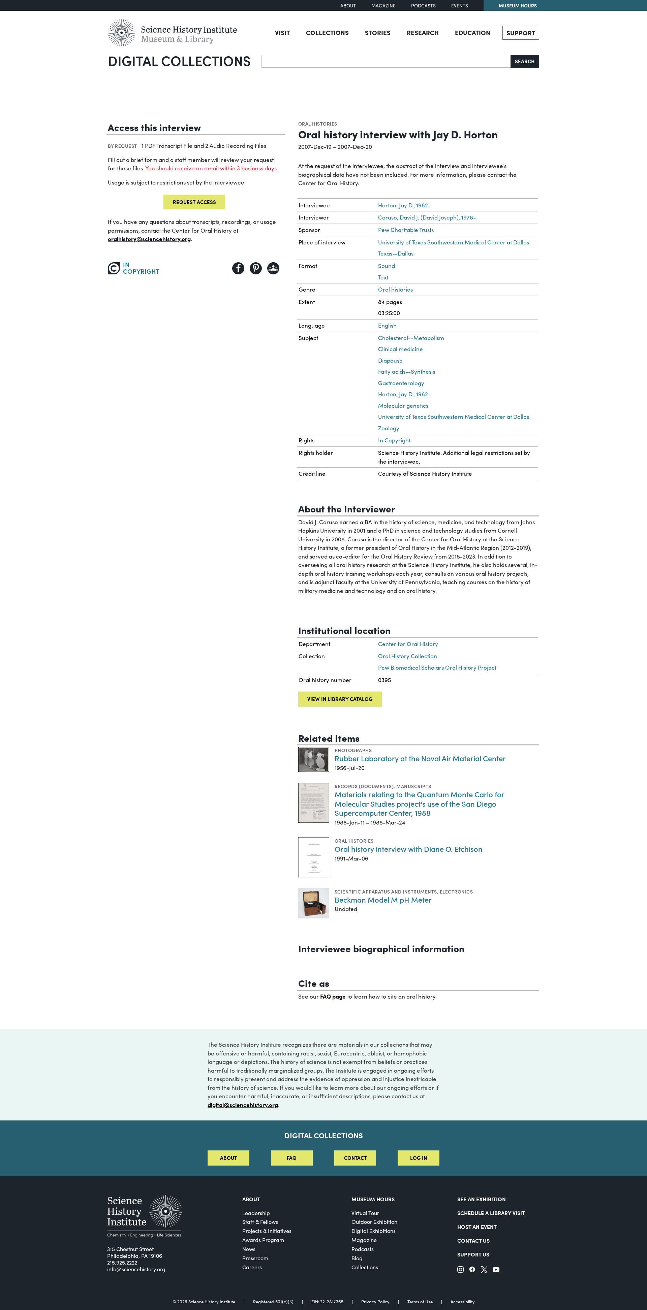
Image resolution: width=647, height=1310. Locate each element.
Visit (282, 32)
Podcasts (423, 5)
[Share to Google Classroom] (273, 268)
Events (459, 5)
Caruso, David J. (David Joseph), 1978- (427, 217)
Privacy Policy (375, 1302)
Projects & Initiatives (266, 1230)
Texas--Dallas (395, 253)
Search (525, 61)
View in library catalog (339, 698)
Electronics (456, 891)
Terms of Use (420, 1302)
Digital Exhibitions (373, 1230)
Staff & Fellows (260, 1221)
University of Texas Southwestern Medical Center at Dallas (453, 242)
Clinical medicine (400, 349)
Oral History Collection (407, 656)
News (248, 1248)
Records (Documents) (364, 786)
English (387, 325)
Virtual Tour (365, 1212)
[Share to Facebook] (238, 268)
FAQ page (333, 996)
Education (472, 32)
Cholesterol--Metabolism (411, 338)
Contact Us (473, 1240)
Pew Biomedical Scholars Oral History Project (437, 667)
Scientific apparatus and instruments (386, 891)
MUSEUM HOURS (373, 1199)
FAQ (292, 1157)
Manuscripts (413, 786)
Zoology (388, 428)
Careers (252, 1267)
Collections (327, 32)
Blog (357, 1258)
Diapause (390, 360)
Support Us (473, 1254)
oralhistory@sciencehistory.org (149, 239)
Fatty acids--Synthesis (406, 371)
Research (423, 32)
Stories (378, 32)
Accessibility (463, 1302)
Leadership (256, 1212)
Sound (386, 266)
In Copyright (394, 440)
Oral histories (317, 123)
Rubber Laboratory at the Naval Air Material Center (420, 758)
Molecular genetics (403, 405)
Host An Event (477, 1226)
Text (383, 277)
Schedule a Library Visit (491, 1212)
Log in (418, 1157)
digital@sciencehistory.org (243, 1105)
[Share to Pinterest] (256, 268)
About (348, 5)
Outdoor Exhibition (374, 1221)
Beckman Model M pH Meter (383, 899)
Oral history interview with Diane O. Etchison (409, 848)
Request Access (194, 201)
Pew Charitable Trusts (406, 230)
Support (520, 32)
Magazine (383, 5)
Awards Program (263, 1239)
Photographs (353, 750)
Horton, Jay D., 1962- (404, 205)
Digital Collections (179, 60)
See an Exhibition (481, 1199)
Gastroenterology (401, 383)
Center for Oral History (408, 644)
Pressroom (255, 1258)
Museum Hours (518, 5)
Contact (355, 1157)
